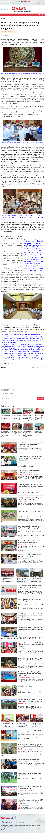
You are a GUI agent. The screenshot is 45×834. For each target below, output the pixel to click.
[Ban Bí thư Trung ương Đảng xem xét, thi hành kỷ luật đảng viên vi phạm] (9, 590)
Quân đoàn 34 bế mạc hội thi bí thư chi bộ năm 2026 (36, 725)
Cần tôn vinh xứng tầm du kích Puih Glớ (29, 731)
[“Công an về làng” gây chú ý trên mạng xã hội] (9, 515)
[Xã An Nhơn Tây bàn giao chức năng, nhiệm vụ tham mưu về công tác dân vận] (9, 447)
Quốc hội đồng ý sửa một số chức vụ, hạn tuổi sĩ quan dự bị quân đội (30, 498)
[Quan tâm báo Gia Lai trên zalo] (19, 1)
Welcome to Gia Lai (26, 3)
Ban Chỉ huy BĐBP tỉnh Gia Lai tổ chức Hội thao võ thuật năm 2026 (5, 417)
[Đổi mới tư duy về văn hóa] (9, 690)
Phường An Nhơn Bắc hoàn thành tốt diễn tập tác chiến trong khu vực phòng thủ (30, 527)
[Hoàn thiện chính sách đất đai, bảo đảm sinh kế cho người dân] (9, 603)
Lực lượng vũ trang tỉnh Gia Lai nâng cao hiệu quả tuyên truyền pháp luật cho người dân (30, 629)
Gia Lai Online (7, 817)
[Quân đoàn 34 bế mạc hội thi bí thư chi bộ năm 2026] (36, 718)
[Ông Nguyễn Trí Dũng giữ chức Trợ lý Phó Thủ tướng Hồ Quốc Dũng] (9, 559)
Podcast (19, 3)
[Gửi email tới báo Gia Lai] (23, 1)
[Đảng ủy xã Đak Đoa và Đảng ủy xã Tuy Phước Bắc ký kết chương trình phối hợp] (7, 718)
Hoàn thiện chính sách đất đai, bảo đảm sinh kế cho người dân (29, 600)
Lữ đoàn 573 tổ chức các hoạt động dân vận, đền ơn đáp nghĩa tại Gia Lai (17, 433)
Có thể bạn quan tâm (10, 406)
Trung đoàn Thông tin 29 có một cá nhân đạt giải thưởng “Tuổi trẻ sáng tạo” (30, 659)
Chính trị (3, 18)
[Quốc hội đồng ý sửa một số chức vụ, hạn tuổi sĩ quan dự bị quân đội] (9, 502)
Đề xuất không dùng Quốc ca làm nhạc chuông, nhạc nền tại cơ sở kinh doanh (5, 434)
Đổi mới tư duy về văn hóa (25, 686)
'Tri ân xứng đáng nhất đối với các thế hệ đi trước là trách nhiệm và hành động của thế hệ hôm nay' (30, 801)
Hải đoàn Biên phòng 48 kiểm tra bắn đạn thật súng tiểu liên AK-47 (22, 580)
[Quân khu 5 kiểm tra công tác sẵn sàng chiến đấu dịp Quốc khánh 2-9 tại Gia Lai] (28, 426)
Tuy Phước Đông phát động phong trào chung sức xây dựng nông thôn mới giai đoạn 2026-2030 (29, 673)
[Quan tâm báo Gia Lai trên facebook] (16, 1)
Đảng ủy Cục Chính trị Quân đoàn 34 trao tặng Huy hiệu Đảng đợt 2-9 (39, 417)
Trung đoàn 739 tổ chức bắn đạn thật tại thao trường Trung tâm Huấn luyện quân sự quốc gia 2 (30, 746)
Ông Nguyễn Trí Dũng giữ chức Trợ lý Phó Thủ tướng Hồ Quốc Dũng (30, 555)
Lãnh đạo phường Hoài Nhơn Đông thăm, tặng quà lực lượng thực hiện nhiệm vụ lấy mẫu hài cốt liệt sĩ (30, 458)
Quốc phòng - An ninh (22, 501)
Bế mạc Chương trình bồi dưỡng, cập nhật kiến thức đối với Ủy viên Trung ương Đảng (30, 485)
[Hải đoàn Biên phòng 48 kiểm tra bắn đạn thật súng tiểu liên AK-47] (22, 572)
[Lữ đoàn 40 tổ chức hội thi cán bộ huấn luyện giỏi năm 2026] (9, 777)
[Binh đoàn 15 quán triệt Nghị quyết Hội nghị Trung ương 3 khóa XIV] (28, 411)
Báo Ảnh (8, 3)
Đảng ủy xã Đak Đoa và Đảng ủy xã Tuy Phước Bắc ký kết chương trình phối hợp (7, 725)
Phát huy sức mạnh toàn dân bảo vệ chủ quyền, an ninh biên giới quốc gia (29, 541)
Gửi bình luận (40, 398)
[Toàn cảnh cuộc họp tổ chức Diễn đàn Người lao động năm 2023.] (22, 306)
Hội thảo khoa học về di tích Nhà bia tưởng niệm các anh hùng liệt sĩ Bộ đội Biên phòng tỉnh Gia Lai (31, 644)
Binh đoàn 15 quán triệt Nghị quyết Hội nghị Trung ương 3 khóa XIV (27, 418)
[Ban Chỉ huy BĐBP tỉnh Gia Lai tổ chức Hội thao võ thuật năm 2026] (5, 411)
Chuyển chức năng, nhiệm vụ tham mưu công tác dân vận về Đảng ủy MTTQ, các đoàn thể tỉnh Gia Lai (7, 580)
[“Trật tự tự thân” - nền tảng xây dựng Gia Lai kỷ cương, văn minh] (9, 475)
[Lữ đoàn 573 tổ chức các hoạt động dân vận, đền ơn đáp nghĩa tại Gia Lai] (17, 426)
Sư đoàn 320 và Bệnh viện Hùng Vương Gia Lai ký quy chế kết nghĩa (30, 787)
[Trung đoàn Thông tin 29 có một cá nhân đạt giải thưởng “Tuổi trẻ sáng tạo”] (9, 662)
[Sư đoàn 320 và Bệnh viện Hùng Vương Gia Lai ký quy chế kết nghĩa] (9, 791)
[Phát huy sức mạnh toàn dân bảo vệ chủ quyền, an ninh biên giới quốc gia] (9, 545)
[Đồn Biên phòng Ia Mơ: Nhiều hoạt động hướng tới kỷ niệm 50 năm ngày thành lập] (9, 704)
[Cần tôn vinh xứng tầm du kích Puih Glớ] (9, 735)
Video (4, 3)
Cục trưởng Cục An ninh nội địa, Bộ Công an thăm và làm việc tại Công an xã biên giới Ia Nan (22, 725)
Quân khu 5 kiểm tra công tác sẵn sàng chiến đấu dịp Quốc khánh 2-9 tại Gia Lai (28, 434)
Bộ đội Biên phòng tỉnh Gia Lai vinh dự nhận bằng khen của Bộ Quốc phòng (17, 417)
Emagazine (35, 3)
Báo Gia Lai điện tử (23, 9)
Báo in (14, 3)
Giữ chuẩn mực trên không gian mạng (29, 759)
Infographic (41, 3)
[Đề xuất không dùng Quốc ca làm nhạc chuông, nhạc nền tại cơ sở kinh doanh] (5, 426)
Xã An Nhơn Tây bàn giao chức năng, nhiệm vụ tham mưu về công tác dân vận (30, 443)
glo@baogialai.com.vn (8, 823)
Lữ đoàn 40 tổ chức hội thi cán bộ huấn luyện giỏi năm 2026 (29, 774)
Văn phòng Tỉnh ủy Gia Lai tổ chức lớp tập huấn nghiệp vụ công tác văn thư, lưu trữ (30, 615)
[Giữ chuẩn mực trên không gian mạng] (9, 764)
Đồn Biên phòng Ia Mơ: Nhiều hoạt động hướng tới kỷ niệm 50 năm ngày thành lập (30, 700)
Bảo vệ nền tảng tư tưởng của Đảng (25, 474)
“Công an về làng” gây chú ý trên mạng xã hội (30, 512)
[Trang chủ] (2, 15)
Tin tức (19, 446)
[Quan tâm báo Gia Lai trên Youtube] (21, 1)
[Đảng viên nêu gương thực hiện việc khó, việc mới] (39, 426)
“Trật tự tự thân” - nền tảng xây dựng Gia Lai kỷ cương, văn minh (30, 471)
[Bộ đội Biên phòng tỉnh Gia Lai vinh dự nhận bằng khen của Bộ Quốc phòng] (17, 411)
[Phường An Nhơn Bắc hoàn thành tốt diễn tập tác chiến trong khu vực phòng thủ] (9, 530)
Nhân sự (20, 558)
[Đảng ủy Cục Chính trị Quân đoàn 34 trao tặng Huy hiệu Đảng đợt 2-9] (39, 411)
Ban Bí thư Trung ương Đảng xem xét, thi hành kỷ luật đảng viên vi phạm (30, 586)
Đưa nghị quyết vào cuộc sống (24, 677)
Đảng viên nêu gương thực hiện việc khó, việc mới (39, 433)
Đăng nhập (27, 1)
